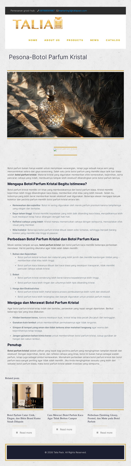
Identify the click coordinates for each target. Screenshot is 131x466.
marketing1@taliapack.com (73, 10)
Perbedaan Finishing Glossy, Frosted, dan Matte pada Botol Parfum (104, 418)
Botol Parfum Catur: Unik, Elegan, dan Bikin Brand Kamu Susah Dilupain (24, 418)
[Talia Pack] (38, 23)
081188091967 (47, 10)
